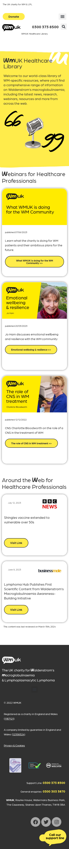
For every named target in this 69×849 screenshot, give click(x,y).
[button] (62, 16)
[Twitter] (46, 822)
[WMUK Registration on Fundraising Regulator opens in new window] (53, 765)
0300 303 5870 (54, 791)
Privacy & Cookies (14, 745)
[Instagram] (56, 822)
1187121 (9, 718)
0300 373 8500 (45, 26)
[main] (11, 660)
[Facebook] (35, 822)
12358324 (18, 734)
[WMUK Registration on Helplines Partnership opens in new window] (15, 765)
